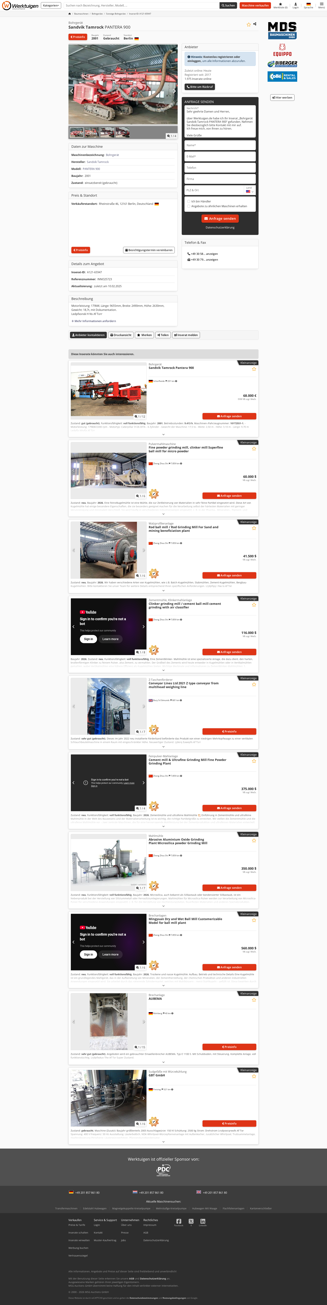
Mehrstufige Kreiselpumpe (171, 1208)
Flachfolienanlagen (233, 1208)
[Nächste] (174, 91)
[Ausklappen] (163, 434)
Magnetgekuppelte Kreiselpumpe (131, 1208)
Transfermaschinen (66, 1208)
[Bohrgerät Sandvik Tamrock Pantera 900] (108, 391)
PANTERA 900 (91, 169)
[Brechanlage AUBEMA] (108, 1021)
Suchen (229, 5)
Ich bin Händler (201, 201)
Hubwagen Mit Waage (204, 1208)
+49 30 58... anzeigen (204, 254)
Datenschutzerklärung (220, 227)
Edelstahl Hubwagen (95, 1208)
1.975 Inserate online (198, 79)
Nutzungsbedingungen (174, 1297)
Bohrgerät (112, 155)
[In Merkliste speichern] (248, 24)
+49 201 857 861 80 (87, 1193)
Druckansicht (122, 335)
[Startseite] (69, 13)
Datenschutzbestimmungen (144, 1297)
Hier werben (283, 97)
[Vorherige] (72, 91)
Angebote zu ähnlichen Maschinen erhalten (219, 206)
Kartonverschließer (261, 1208)
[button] (321, 5)
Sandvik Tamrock (98, 162)
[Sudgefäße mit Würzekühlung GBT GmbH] (108, 1098)
